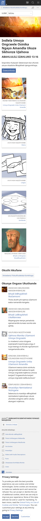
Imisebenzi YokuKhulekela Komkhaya (15, 8)
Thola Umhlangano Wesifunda (13, 442)
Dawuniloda (9, 70)
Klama (24, 145)
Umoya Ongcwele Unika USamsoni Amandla (20, 363)
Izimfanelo (22, 220)
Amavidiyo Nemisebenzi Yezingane (20, 389)
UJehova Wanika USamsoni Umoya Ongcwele (21, 337)
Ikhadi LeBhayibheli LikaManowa (18, 316)
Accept (6, 516)
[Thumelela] (33, 7)
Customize (25, 516)
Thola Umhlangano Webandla (13, 438)
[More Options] (38, 7)
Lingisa (23, 183)
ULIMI (4, 13)
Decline (15, 516)
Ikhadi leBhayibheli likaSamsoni (17, 295)
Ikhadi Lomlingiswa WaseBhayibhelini (19, 257)
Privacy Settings (16, 510)
